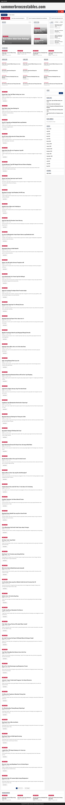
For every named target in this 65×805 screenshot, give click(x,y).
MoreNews (36, 803)
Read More (5, 101)
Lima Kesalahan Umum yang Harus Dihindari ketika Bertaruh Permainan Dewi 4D (19, 582)
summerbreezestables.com (23, 6)
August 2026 (49, 128)
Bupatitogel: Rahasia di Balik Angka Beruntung (12, 736)
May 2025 (48, 166)
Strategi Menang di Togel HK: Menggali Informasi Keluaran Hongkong (16, 164)
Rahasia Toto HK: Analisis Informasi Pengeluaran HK (13, 262)
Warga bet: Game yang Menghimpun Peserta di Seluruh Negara (15, 764)
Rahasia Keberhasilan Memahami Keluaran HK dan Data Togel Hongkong (17, 374)
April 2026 (48, 138)
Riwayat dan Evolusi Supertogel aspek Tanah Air (12, 178)
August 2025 (49, 158)
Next (28, 788)
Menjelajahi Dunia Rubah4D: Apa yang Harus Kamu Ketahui (14, 513)
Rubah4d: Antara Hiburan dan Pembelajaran (11, 206)
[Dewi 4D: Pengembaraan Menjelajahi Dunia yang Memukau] (16, 34)
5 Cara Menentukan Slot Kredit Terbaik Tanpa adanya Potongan (15, 527)
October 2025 (49, 153)
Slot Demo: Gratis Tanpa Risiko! (8, 540)
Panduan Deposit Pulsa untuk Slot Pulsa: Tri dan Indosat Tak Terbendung (17, 486)
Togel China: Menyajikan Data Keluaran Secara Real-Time (14, 652)
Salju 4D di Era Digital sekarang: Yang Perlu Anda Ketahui (14, 388)
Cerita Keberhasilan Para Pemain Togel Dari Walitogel (13, 276)
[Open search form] (56, 11)
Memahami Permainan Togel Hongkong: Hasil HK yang (13, 192)
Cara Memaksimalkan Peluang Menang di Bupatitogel (13, 708)
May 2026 (48, 136)
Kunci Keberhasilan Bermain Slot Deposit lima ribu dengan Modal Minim (17, 444)
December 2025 (49, 148)
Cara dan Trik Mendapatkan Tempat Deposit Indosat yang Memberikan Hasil (18, 234)
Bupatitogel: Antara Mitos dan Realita (10, 722)
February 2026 (49, 143)
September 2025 (49, 156)
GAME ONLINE (11, 14)
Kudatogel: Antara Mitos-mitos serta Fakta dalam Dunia (14, 346)
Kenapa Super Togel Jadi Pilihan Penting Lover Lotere (52, 26)
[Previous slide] (29, 22)
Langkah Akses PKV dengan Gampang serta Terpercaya (13, 750)
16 (25, 788)
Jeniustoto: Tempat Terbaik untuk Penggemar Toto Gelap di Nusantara (17, 680)
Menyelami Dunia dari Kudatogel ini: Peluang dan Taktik (13, 416)
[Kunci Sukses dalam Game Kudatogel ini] (25, 51)
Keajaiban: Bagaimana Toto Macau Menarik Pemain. (13, 499)
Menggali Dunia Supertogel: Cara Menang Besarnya (13, 304)
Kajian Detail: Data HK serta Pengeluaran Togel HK (12, 150)
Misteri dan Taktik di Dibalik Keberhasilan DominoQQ (13, 568)
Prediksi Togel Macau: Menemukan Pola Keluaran (12, 610)
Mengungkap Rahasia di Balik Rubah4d (10, 248)
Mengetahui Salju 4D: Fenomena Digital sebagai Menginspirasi (15, 778)
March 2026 (49, 141)
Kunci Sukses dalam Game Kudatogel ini (52, 31)
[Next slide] (30, 22)
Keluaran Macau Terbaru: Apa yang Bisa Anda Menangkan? (14, 472)
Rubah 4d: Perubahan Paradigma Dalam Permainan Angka (14, 290)
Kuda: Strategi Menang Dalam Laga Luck (10, 360)
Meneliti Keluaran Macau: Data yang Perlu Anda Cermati (14, 458)
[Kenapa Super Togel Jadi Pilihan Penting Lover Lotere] (9, 51)
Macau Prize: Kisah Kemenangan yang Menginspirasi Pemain (15, 666)
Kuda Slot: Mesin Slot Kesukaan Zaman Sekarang (12, 220)
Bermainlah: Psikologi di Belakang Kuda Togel (11, 430)
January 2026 (49, 146)
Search (48, 90)
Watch (62, 11)
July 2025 (48, 161)
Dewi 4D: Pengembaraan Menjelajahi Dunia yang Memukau (27, 18)
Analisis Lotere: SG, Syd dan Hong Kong (10, 596)
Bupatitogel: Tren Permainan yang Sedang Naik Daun (13, 554)
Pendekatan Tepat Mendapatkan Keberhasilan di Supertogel (14, 402)
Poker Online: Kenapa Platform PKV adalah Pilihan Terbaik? (14, 624)
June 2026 (48, 133)
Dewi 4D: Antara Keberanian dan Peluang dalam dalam (48, 18)
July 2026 (48, 131)
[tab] (51, 22)
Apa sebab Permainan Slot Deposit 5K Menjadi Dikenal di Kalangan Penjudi (17, 638)
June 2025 (48, 163)
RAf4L (36, 32)
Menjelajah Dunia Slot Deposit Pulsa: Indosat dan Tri (13, 318)
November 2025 (49, 151)
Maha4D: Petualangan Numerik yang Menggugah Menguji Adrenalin (16, 332)
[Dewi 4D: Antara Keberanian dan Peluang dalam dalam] (55, 51)
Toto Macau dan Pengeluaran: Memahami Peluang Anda (13, 694)
